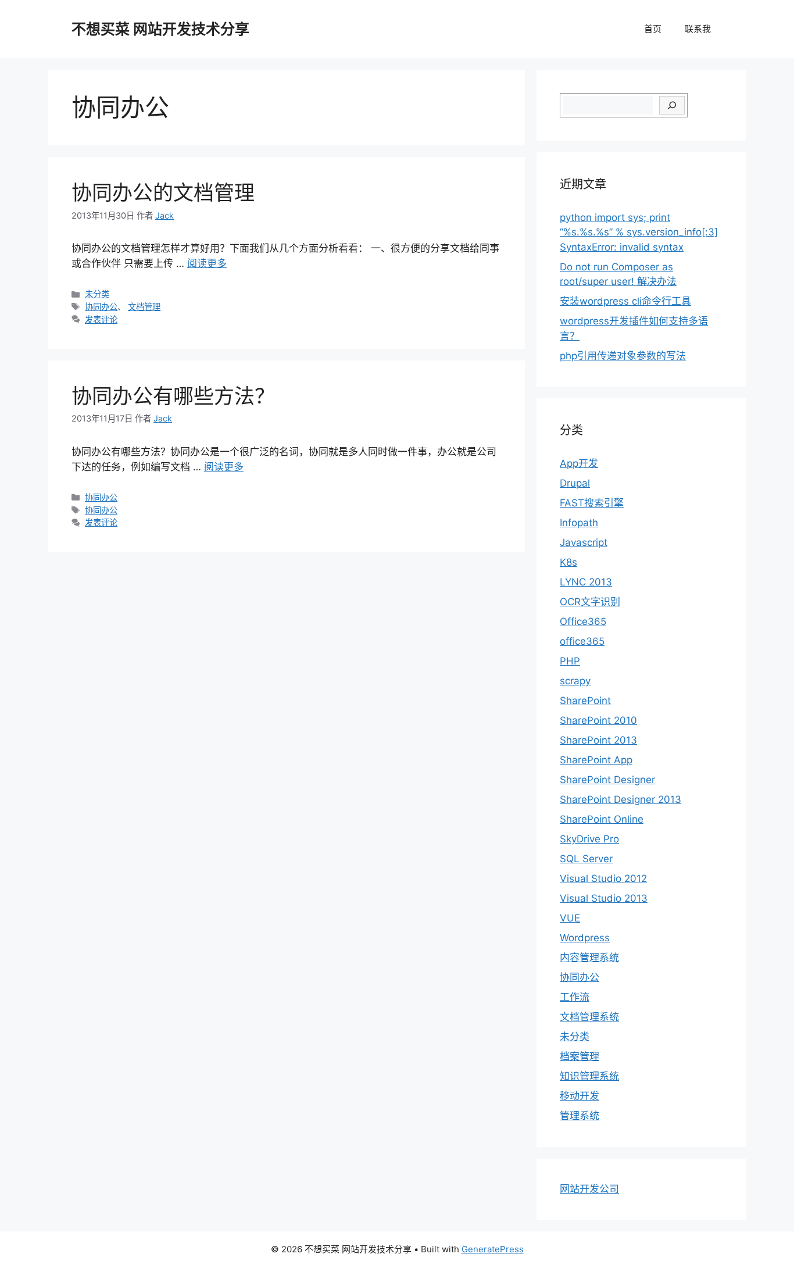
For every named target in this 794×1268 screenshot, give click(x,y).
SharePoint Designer (607, 779)
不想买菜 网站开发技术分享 (160, 29)
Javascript (583, 542)
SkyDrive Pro (589, 839)
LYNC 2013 (586, 582)
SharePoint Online (601, 819)
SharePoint (585, 700)
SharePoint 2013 (598, 740)
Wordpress (585, 938)
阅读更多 (207, 263)
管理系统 (579, 1115)
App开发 (579, 463)
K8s (568, 562)
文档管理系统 (589, 1017)
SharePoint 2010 (598, 720)
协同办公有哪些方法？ (173, 396)
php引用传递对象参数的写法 (623, 356)
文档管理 (144, 307)
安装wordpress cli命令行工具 (625, 301)
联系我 (698, 28)
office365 (582, 641)
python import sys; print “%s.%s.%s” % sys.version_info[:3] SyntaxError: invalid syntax (639, 232)
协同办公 (101, 307)
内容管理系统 (589, 957)
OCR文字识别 (590, 602)
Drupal (575, 483)
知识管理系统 (589, 1076)
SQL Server (586, 859)
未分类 (97, 294)
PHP (570, 661)
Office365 (583, 621)
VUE (570, 918)
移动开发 (579, 1096)
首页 (652, 28)
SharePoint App (596, 760)
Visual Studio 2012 (603, 878)
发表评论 (101, 319)
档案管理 (579, 1056)
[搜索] (672, 105)
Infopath (579, 522)
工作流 (574, 997)
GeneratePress (493, 1249)
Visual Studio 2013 (604, 898)
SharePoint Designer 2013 (620, 799)
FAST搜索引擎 (592, 503)
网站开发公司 (589, 1189)
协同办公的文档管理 (163, 192)
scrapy (575, 681)
